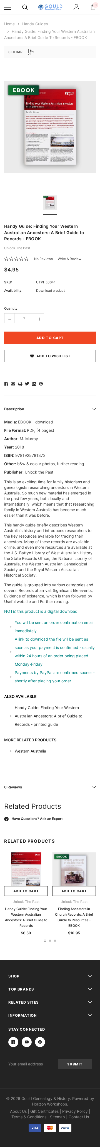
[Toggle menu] (7, 7)
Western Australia (30, 751)
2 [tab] (50, 941)
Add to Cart (26, 891)
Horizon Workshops (49, 1104)
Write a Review (69, 259)
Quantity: (11, 308)
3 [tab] (55, 941)
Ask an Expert (51, 819)
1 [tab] (45, 941)
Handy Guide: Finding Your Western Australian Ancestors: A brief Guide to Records (48, 716)
